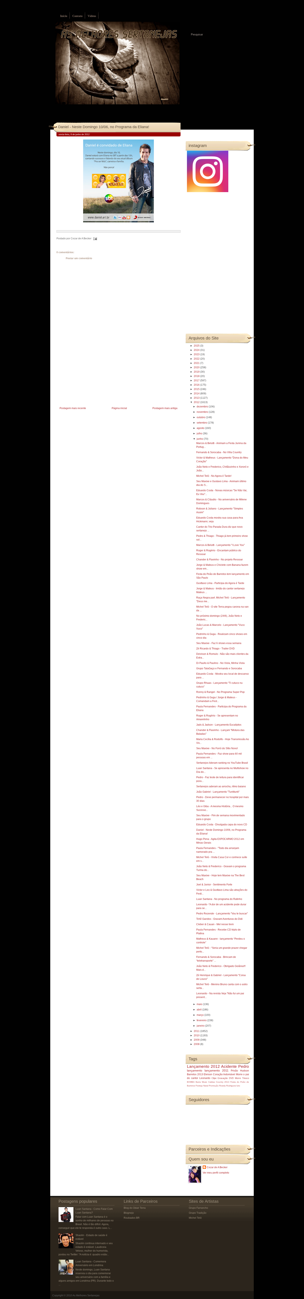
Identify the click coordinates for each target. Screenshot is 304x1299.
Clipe (214, 1078)
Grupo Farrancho (198, 1207)
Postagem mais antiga (164, 408)
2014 (197, 393)
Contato (77, 16)
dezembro (203, 406)
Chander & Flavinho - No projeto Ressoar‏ (219, 559)
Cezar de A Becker (217, 1167)
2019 (197, 371)
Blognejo (129, 1212)
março (200, 1015)
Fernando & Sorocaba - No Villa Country (219, 452)
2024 (197, 350)
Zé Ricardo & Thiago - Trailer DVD (215, 648)
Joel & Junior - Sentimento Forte (214, 884)
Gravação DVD (226, 1078)
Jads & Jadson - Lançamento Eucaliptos (218, 724)
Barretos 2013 (195, 1074)
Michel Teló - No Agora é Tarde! (213, 475)
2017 (197, 380)
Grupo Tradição (197, 1212)
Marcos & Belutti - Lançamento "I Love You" (220, 545)
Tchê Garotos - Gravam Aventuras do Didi (219, 918)
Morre (239, 1074)
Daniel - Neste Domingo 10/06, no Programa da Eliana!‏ (103, 127)
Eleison (208, 1074)
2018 (197, 376)
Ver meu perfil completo (216, 1172)
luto (238, 1086)
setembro (202, 422)
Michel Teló (195, 1217)
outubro (201, 417)
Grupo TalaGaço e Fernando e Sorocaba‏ (219, 668)
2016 (197, 384)
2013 (197, 397)
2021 (197, 363)
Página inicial (119, 408)
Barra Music (201, 1082)
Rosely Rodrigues (227, 1086)
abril (199, 1009)
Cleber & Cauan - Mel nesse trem (215, 924)
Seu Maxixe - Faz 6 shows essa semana (218, 643)
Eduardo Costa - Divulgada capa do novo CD (221, 824)
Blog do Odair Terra (135, 1207)
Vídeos (92, 16)
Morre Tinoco (242, 1078)
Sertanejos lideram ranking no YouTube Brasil (222, 762)
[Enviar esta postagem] (94, 238)
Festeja (199, 1086)
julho (200, 433)
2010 (197, 1035)
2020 (197, 367)
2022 (197, 358)
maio (200, 1004)
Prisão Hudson (240, 1070)
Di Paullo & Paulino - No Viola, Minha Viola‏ (220, 663)
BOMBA (191, 1082)
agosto (201, 428)
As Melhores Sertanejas (86, 1295)
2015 (197, 389)
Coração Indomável (224, 1074)
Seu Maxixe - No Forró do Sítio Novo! (217, 748)
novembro (203, 412)
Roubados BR (132, 1217)
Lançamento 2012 (203, 1066)
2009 (197, 1039)
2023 (197, 354)
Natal (205, 1086)
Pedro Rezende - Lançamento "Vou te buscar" (222, 913)
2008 (197, 1044)
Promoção (214, 1086)
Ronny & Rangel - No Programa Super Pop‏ (220, 692)
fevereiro (202, 1020)
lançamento (194, 1070)
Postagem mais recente (73, 408)
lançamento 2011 (217, 1070)
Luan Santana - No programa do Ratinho (219, 899)
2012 (197, 402)
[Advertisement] (87, 377)
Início (63, 16)
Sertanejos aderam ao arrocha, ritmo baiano (221, 786)
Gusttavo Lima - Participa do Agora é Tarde (220, 583)
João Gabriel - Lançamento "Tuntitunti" (217, 791)
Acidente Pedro (235, 1066)
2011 (197, 1031)
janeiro (201, 1025)
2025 (197, 345)
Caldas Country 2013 (218, 1082)
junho (200, 438)
